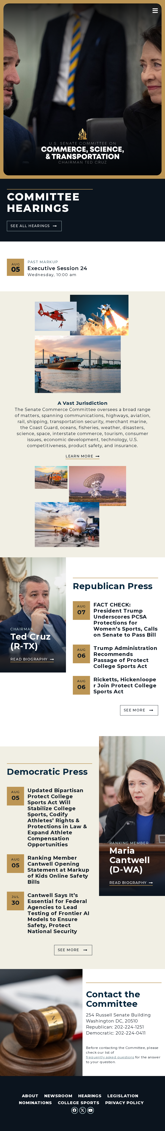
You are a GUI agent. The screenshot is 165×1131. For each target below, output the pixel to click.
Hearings (90, 1095)
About (30, 1095)
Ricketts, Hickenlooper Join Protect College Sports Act (124, 685)
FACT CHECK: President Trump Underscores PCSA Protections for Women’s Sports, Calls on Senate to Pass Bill (125, 620)
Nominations (35, 1102)
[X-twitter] (82, 1110)
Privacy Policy (124, 1102)
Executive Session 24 (57, 268)
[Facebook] (74, 1110)
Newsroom (58, 1095)
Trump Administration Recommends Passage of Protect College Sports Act (125, 657)
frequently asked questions (110, 1057)
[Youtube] (90, 1110)
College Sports (78, 1102)
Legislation (122, 1095)
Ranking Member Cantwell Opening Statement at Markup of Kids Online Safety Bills (58, 870)
